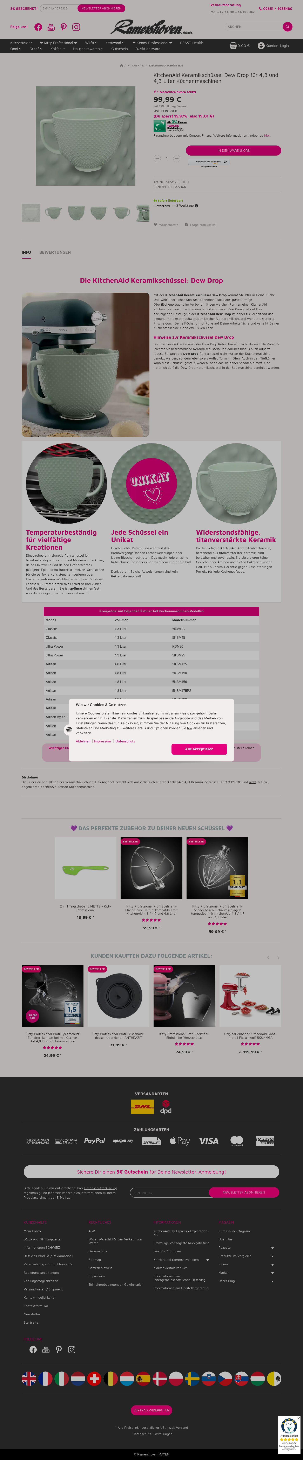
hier (189, 728)
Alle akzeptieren (199, 749)
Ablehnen (83, 741)
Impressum (102, 741)
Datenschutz (125, 741)
